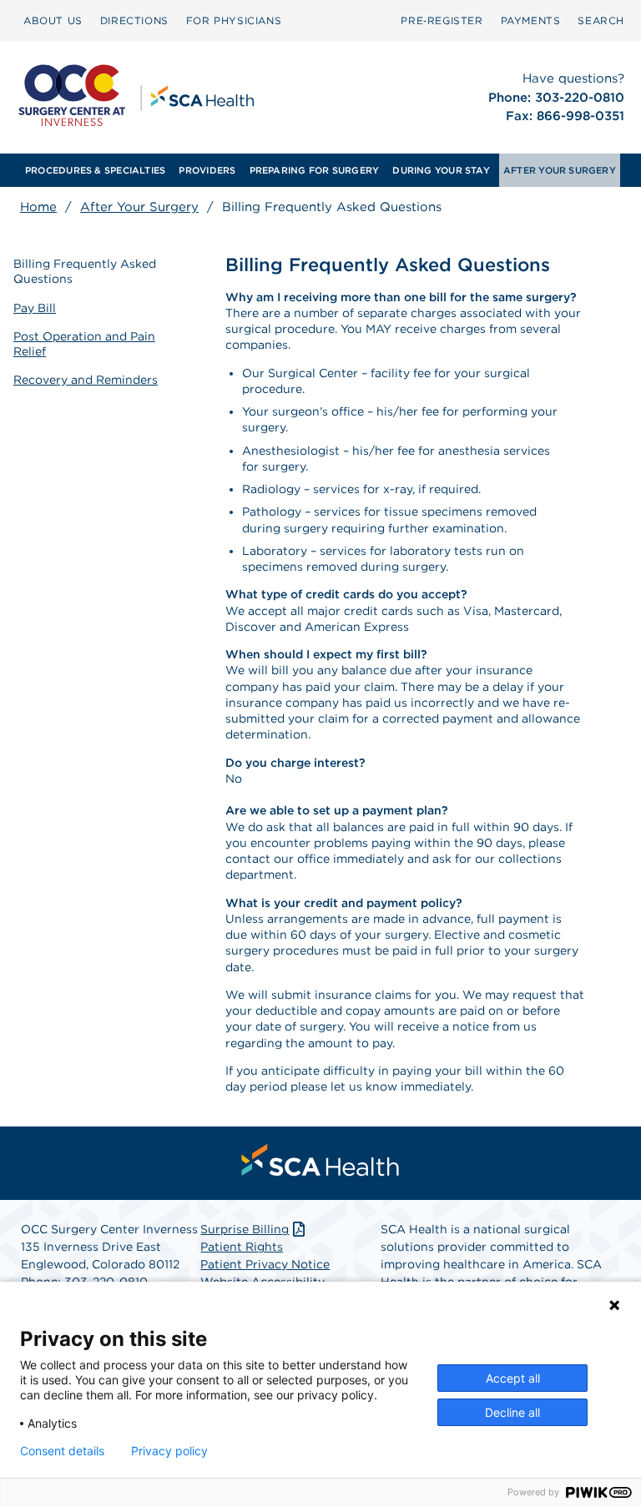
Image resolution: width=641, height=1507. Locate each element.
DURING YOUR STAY (441, 170)
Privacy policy (169, 1451)
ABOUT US (53, 20)
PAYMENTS (531, 20)
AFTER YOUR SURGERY (559, 170)
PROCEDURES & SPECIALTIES (95, 170)
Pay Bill (34, 308)
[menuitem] (53, 21)
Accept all (513, 1378)
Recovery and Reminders (85, 379)
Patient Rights (241, 1246)
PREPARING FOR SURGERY (315, 170)
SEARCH (601, 20)
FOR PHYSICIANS (233, 20)
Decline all (512, 1412)
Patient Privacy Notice (265, 1264)
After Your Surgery (139, 206)
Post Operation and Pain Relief (84, 344)
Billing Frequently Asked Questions (84, 271)
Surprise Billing (244, 1229)
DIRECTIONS (134, 20)
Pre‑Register (441, 20)
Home (38, 206)
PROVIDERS (207, 170)
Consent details (62, 1451)
